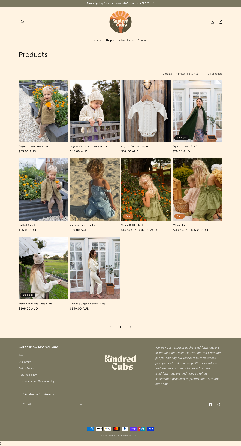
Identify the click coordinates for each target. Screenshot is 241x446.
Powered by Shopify (130, 435)
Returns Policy (28, 374)
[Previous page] (110, 327)
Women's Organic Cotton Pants (87, 303)
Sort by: (167, 73)
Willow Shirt (179, 225)
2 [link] (130, 327)
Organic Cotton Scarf (185, 146)
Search (23, 355)
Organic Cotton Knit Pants (33, 146)
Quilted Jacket (27, 225)
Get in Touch (26, 368)
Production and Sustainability (37, 381)
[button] (23, 22)
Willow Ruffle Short (132, 225)
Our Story (25, 362)
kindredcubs (114, 435)
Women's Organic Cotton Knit (35, 303)
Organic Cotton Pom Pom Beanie (88, 146)
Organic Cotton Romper (134, 146)
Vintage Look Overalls (82, 225)
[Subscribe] (81, 404)
